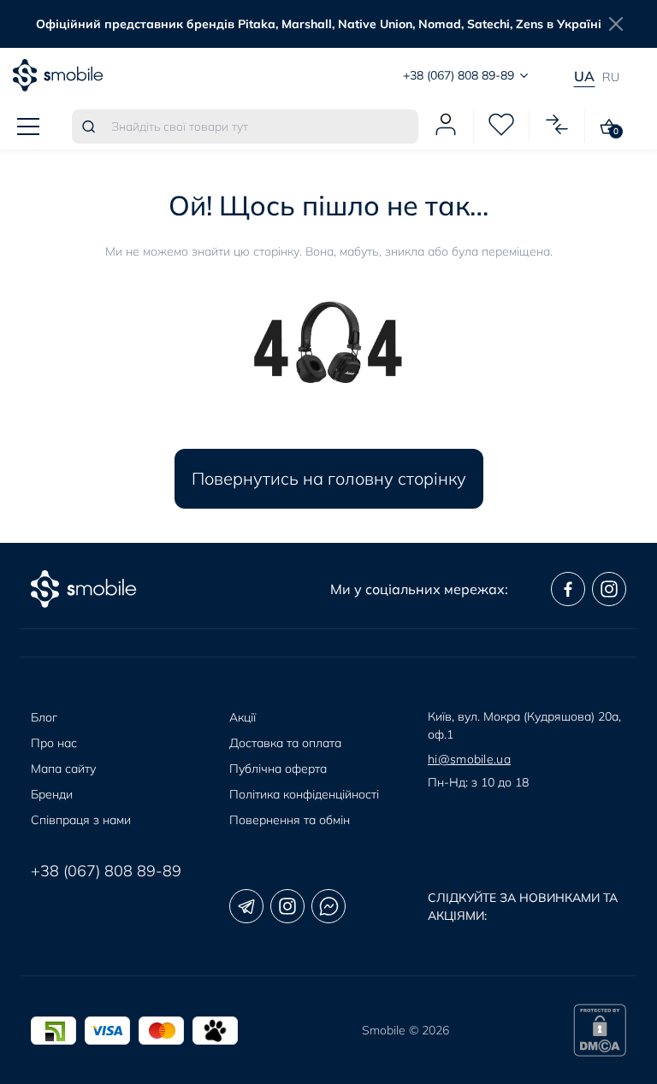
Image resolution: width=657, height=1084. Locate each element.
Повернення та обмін (289, 820)
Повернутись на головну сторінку (329, 478)
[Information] (616, 24)
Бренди (52, 794)
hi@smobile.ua (469, 759)
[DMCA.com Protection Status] (599, 1030)
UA (584, 76)
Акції (242, 717)
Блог (44, 717)
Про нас (54, 743)
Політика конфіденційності (304, 794)
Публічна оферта (278, 768)
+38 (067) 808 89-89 (106, 871)
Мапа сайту (63, 768)
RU (610, 77)
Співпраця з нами (81, 820)
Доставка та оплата (285, 743)
